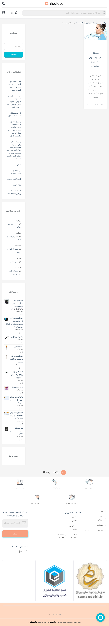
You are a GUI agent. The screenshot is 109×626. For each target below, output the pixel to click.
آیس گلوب (14, 262)
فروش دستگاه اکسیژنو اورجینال (15, 114)
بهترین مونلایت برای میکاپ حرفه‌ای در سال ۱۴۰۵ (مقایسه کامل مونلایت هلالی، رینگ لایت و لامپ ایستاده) (14, 150)
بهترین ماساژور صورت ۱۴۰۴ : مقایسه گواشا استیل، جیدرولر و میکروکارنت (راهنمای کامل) (14, 129)
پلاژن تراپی (17, 185)
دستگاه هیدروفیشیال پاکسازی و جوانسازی (95, 60)
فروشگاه (100, 525)
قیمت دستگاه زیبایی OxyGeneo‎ (14, 192)
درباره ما (87, 530)
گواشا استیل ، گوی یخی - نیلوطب (92, 22)
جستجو (13, 54)
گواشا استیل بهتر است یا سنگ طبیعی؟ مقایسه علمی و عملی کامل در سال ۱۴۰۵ (14, 102)
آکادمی (87, 511)
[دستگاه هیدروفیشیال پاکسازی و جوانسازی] (95, 31)
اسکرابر (18, 164)
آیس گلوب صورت (14, 179)
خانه (101, 511)
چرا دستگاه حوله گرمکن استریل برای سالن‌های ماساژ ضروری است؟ (14, 85)
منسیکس (33, 622)
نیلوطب (53, 622)
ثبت (15, 534)
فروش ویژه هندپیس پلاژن (15, 172)
